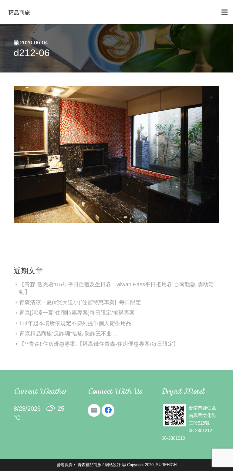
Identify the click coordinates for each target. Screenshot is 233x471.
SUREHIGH (166, 465)
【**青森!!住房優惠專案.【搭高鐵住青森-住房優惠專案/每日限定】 (99, 344)
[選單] (224, 12)
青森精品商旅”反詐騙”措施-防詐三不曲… (68, 334)
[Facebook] (108, 410)
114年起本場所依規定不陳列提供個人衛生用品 (75, 323)
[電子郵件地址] (94, 410)
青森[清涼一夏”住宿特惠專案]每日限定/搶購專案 (77, 313)
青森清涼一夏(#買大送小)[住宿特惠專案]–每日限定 (80, 302)
